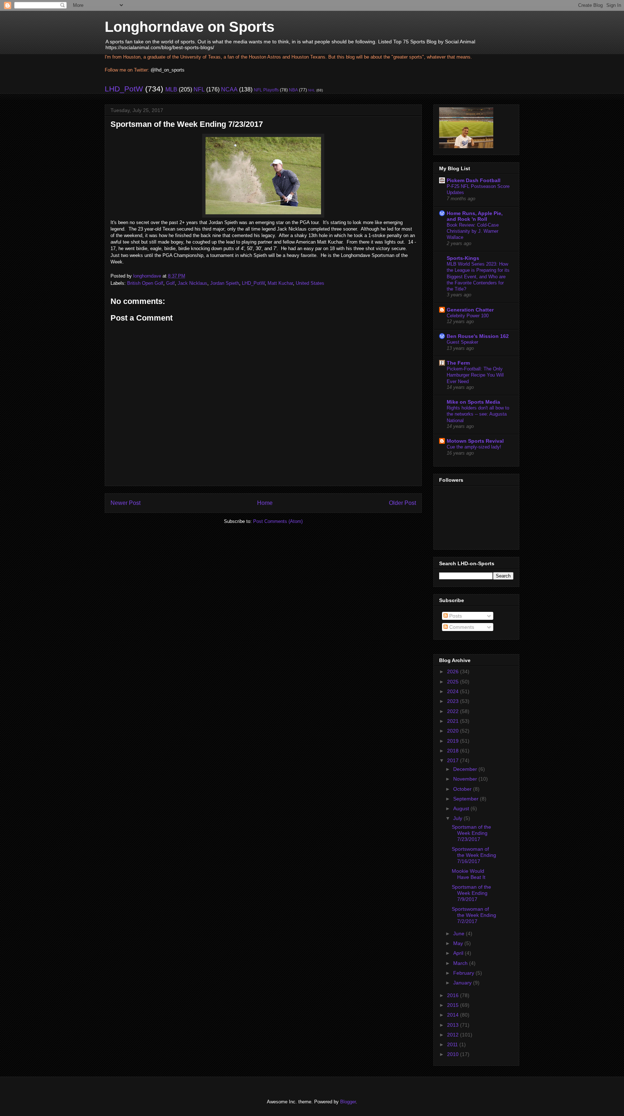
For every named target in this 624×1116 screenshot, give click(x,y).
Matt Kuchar (280, 283)
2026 (453, 671)
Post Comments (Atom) (278, 521)
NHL (311, 90)
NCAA (229, 89)
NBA (293, 89)
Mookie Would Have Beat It (468, 874)
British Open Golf (145, 283)
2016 (453, 995)
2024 (453, 691)
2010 (453, 1054)
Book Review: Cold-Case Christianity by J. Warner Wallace (473, 231)
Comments (461, 627)
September (466, 799)
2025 (453, 681)
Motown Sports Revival (475, 441)
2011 (453, 1044)
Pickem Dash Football (473, 180)
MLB (171, 89)
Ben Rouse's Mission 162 (478, 336)
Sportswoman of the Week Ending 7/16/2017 (474, 855)
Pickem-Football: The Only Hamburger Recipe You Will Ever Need (475, 375)
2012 (453, 1035)
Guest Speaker (462, 342)
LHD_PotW (124, 89)
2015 (453, 1005)
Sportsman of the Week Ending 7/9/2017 (471, 893)
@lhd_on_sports (168, 70)
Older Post (402, 503)
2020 (453, 731)
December (465, 769)
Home (265, 503)
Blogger (348, 1101)
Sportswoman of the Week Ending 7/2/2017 (474, 915)
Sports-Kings (463, 258)
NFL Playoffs (266, 89)
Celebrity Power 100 (468, 315)
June (459, 933)
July (458, 818)
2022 (453, 711)
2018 (453, 751)
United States (310, 283)
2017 (453, 760)
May (458, 943)
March (461, 963)
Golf (170, 283)
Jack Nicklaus (192, 283)
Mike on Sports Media (473, 402)
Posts (455, 616)
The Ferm (458, 363)
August (462, 808)
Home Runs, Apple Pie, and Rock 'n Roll (475, 216)
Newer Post (125, 503)
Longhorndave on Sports (189, 27)
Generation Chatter (470, 310)
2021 (453, 721)
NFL (199, 89)
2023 (453, 701)
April (459, 953)
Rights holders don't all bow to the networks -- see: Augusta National (478, 414)
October (463, 789)
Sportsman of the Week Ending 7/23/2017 (471, 833)
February (464, 973)
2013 (453, 1025)
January (463, 983)
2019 (453, 741)
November (465, 779)
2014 (453, 1015)
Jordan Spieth (224, 283)
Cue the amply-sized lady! (474, 447)
